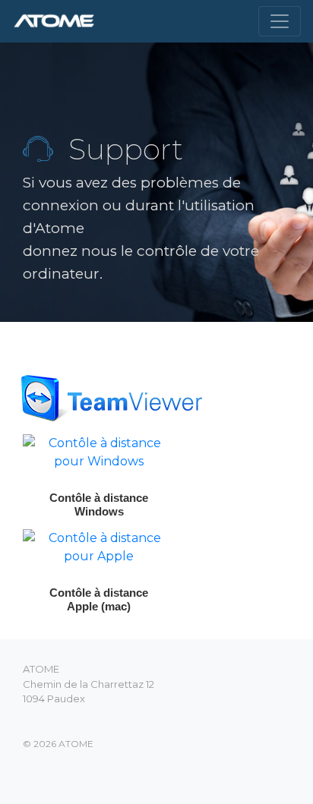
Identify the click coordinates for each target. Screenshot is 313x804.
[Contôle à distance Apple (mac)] (99, 546)
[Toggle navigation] (279, 21)
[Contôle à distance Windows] (99, 451)
